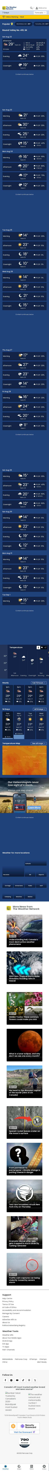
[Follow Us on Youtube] (17, 1380)
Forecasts (39, 13)
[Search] (31, 8)
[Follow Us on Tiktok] (23, 1380)
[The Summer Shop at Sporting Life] (41, 893)
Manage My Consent (11, 1313)
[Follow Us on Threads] (29, 1380)
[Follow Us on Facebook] (5, 1380)
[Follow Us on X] (35, 1380)
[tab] (38, 647)
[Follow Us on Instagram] (11, 1380)
